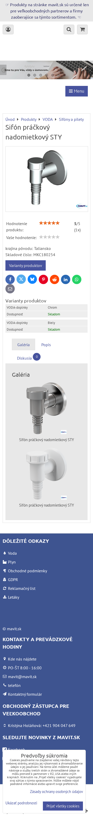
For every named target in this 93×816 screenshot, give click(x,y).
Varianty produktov (25, 265)
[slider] (49, 223)
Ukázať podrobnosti (21, 803)
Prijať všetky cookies (63, 806)
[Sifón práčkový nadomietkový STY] (46, 179)
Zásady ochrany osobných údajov (56, 791)
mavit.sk (14, 628)
